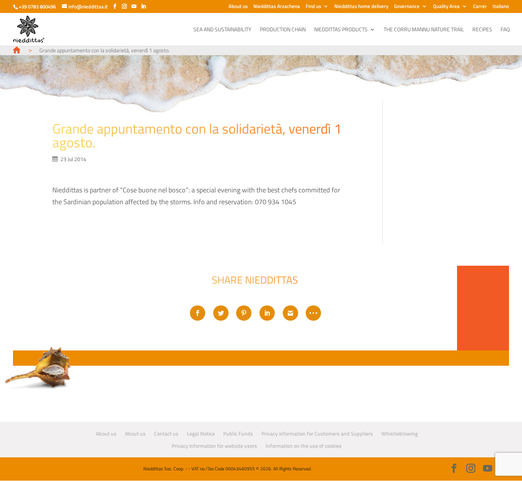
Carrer (480, 7)
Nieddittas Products (341, 30)
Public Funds (238, 433)
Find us (313, 7)
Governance (407, 7)
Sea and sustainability (222, 30)
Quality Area (446, 7)
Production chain (283, 30)
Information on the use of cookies (304, 446)
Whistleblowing (399, 433)
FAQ (505, 30)
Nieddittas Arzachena (276, 7)
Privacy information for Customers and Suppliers (317, 433)
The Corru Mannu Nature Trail (424, 30)
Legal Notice (201, 433)
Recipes (482, 30)
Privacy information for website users (214, 446)
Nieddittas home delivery (361, 7)
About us (238, 7)
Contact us (166, 433)
